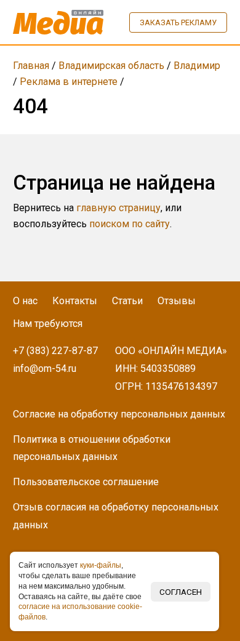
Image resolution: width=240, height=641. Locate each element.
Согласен (180, 592)
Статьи (127, 301)
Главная (31, 65)
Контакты (74, 301)
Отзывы (177, 301)
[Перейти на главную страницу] (58, 22)
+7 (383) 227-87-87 (55, 351)
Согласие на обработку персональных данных (119, 414)
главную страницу (118, 208)
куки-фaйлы (100, 565)
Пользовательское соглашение (86, 482)
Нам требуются (47, 323)
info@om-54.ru (44, 368)
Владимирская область (111, 65)
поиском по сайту (129, 224)
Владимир (197, 65)
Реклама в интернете (69, 81)
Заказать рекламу (178, 22)
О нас (25, 301)
